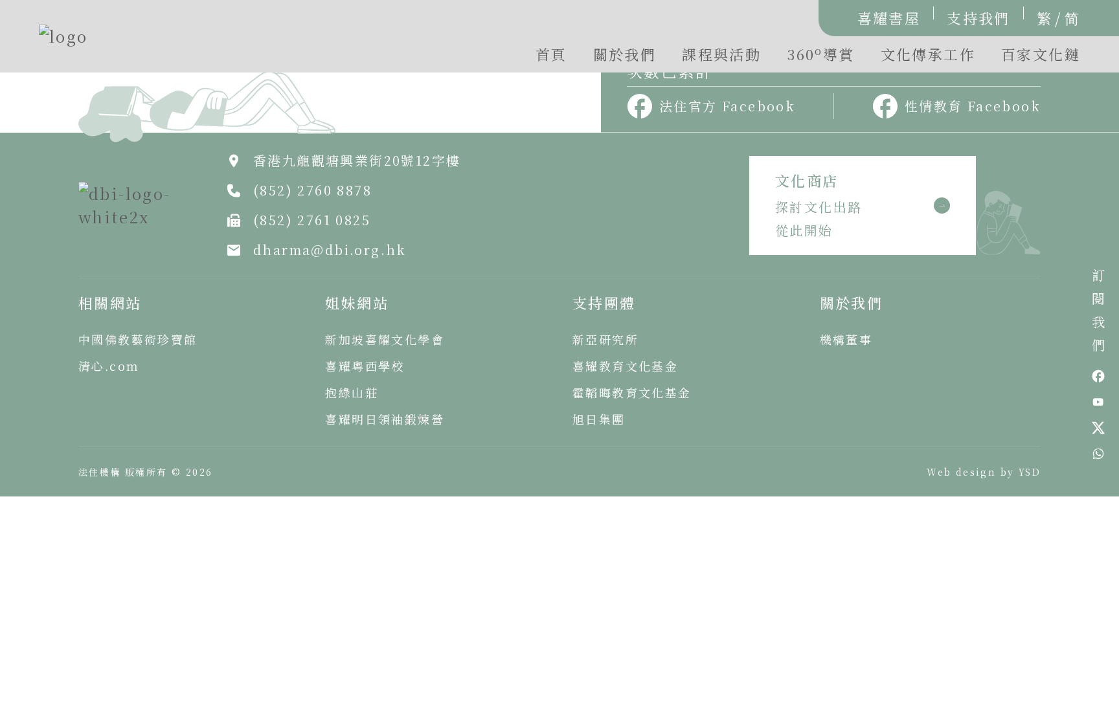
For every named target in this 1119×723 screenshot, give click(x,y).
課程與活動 (721, 54)
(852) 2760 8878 (312, 190)
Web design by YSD (984, 471)
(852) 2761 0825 (311, 219)
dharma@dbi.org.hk (330, 249)
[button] (820, 57)
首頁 (551, 54)
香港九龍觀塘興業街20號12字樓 (356, 160)
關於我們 (625, 54)
